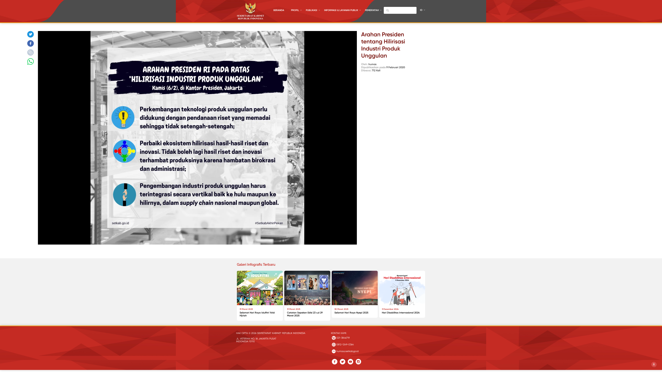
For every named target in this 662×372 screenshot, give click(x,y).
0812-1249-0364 (345, 344)
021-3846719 (343, 337)
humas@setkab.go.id (347, 351)
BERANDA (278, 10)
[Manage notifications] (654, 364)
